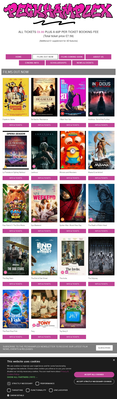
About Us (98, 57)
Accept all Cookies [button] (94, 374)
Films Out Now (45, 57)
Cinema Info (32, 63)
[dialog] (58, 378)
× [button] (114, 360)
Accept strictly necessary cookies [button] (94, 381)
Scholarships (58, 63)
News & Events (85, 63)
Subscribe (104, 348)
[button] (40, 377)
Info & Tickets (15, 125)
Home (19, 57)
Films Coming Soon (71, 57)
